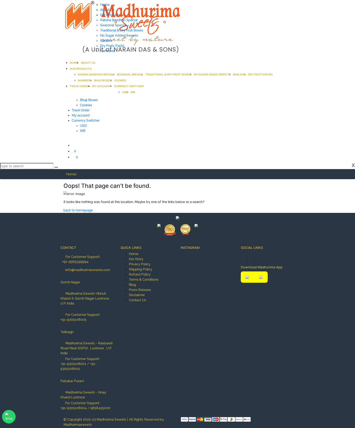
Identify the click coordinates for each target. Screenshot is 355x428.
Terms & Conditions (144, 279)
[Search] (56, 167)
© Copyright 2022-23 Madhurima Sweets (95, 419)
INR (133, 92)
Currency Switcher (129, 86)
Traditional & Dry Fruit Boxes (168, 74)
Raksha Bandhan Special (96, 74)
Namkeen (84, 80)
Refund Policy (140, 274)
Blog (132, 285)
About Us (88, 62)
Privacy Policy (139, 264)
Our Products (80, 68)
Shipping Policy (140, 269)
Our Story (136, 259)
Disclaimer (137, 295)
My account (101, 86)
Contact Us (137, 300)
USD (125, 92)
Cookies (120, 80)
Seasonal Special (129, 74)
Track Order (79, 86)
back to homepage (78, 210)
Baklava (239, 74)
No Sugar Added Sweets (212, 74)
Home (74, 62)
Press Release (140, 290)
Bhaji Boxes (102, 80)
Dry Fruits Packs (260, 74)
